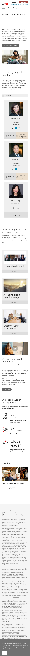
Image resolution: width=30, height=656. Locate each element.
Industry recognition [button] (23, 135)
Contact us (13, 2)
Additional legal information (10, 512)
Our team (8, 95)
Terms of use (5, 510)
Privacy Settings (19, 515)
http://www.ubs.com (14, 525)
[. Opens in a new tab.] (5, 4)
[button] (19, 127)
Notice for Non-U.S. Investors (9, 630)
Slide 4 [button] (18, 491)
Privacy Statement (17, 645)
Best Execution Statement (18, 636)
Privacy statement (14, 510)
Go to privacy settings (7, 648)
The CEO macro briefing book (13, 483)
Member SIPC (10, 588)
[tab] (11, 491)
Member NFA (16, 597)
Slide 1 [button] (11, 491)
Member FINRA (17, 588)
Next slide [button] (25, 475)
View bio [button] (12, 136)
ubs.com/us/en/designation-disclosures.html (14, 627)
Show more (15, 271)
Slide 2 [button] (14, 491)
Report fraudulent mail (8, 515)
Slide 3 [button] (16, 491)
